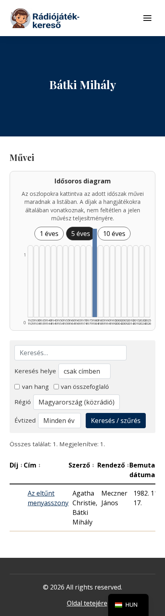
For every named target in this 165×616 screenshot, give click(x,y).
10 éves (114, 233)
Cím (32, 465)
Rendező (113, 465)
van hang (35, 386)
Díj (16, 465)
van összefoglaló (85, 386)
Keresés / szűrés (116, 420)
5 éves (80, 233)
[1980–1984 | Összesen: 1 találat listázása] (95, 273)
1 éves (49, 233)
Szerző (81, 465)
